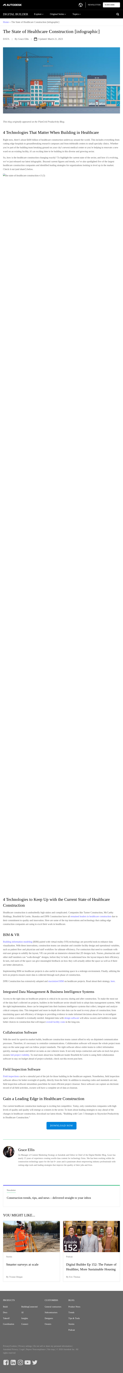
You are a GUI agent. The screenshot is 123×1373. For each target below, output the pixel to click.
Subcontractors (51, 1312)
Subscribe (110, 5)
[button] (39, 14)
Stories (71, 1324)
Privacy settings (25, 1346)
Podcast (71, 1330)
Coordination (8, 1324)
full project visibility (19, 1055)
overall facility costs (55, 1022)
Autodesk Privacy (10, 1349)
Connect (24, 1324)
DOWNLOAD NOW (61, 1125)
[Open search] (118, 14)
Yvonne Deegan (15, 1277)
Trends (71, 1312)
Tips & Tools (74, 1318)
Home (6, 22)
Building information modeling (18, 941)
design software (71, 1018)
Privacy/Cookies (10, 1346)
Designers (49, 1318)
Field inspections (11, 1076)
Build (5, 1307)
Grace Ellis (23, 39)
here (113, 981)
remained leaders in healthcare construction (91, 916)
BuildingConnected (29, 1307)
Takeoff (6, 1318)
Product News (74, 1307)
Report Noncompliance (36, 1349)
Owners (48, 1324)
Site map (51, 1349)
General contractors (53, 1307)
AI (22, 1312)
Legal (22, 1349)
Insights (24, 1318)
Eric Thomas (74, 1277)
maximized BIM (56, 981)
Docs (5, 1312)
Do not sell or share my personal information (52, 1346)
